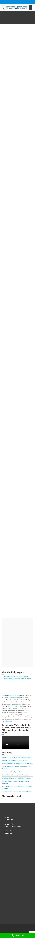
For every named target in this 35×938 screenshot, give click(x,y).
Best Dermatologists (14, 697)
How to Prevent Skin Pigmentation (12, 772)
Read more (9, 721)
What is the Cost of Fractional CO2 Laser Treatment (16, 757)
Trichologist (15, 704)
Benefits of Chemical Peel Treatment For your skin (16, 778)
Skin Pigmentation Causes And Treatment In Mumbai (17, 792)
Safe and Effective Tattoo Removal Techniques (15, 775)
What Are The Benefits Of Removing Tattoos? (15, 760)
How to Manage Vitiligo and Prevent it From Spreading (17, 763)
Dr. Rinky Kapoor (6, 695)
